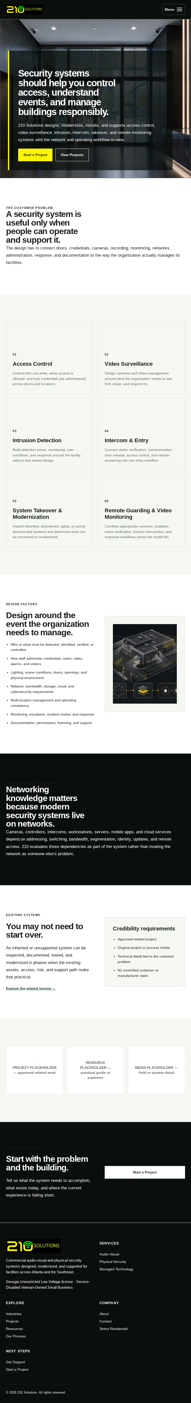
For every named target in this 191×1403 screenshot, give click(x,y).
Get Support (15, 1362)
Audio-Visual (109, 1254)
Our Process (16, 1336)
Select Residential (113, 1329)
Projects (12, 1321)
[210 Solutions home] (25, 9)
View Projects (72, 155)
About (104, 1314)
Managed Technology (116, 1269)
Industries (13, 1314)
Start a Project (35, 155)
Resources (14, 1329)
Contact (105, 1321)
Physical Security (112, 1262)
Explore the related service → (31, 988)
